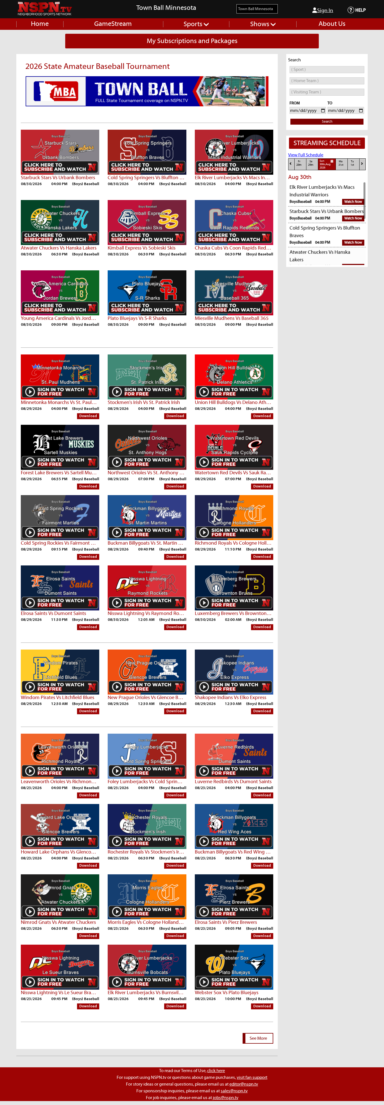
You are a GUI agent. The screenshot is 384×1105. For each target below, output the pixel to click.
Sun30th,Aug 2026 (325, 165)
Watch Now (353, 202)
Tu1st (352, 163)
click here (216, 1070)
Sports (194, 24)
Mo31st (340, 163)
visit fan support (252, 1077)
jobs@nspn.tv (225, 1097)
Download (88, 416)
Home (40, 24)
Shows (260, 24)
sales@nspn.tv (234, 1090)
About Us (332, 24)
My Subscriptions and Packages (192, 41)
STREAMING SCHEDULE (327, 143)
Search (327, 122)
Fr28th (299, 163)
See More (258, 1038)
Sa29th (310, 163)
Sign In (325, 11)
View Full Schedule (305, 155)
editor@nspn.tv (243, 1084)
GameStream (113, 24)
